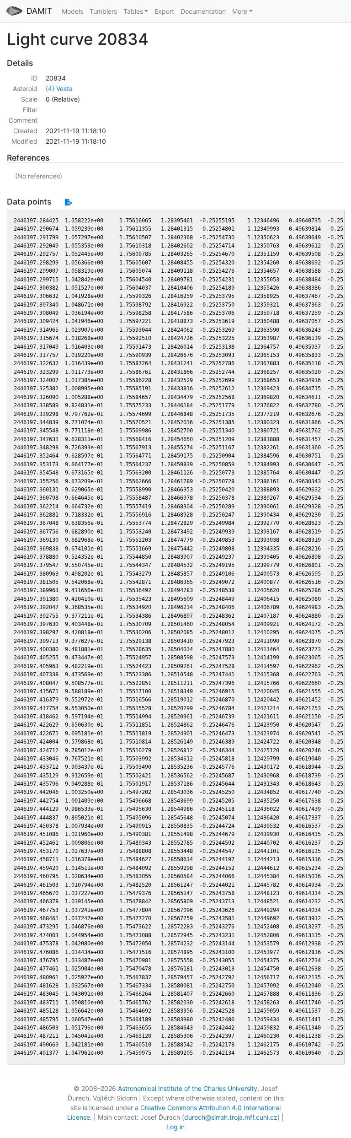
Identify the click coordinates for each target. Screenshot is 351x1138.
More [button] (239, 11)
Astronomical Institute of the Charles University (187, 1088)
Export (164, 11)
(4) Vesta (59, 88)
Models (72, 11)
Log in (175, 1127)
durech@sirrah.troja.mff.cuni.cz (230, 1117)
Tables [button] (133, 11)
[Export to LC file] (68, 202)
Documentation (203, 11)
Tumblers (103, 11)
